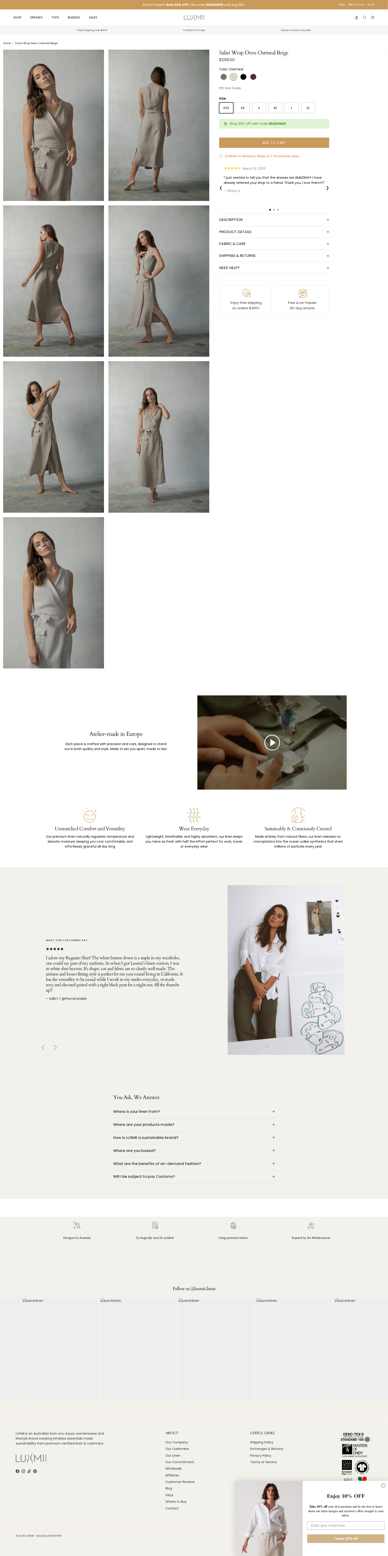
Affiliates (172, 1475)
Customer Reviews (180, 1482)
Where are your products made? (143, 1124)
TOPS (55, 17)
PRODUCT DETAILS (235, 231)
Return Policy (356, 4)
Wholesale (173, 1468)
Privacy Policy (260, 1455)
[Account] (355, 18)
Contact (172, 1508)
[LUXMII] (194, 17)
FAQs (342, 4)
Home (7, 43)
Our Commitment (179, 1462)
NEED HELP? (229, 267)
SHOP (17, 17)
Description (230, 219)
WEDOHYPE (55, 1536)
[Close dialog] (383, 1486)
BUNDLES (74, 17)
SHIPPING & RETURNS (237, 255)
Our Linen (172, 1455)
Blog (168, 1488)
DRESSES (36, 17)
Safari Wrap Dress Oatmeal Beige (36, 43)
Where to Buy (176, 1501)
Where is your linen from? (136, 1111)
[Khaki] (223, 77)
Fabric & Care (232, 243)
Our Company (176, 1442)
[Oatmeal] (233, 77)
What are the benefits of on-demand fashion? (157, 1163)
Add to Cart (274, 142)
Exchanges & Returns (266, 1449)
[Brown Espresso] (253, 77)
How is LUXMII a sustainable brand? (145, 1137)
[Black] (243, 77)
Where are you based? (134, 1150)
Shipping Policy (261, 1442)
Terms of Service (263, 1462)
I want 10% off (345, 1538)
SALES (93, 17)
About (371, 4)
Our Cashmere (177, 1449)
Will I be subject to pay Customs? (144, 1176)
